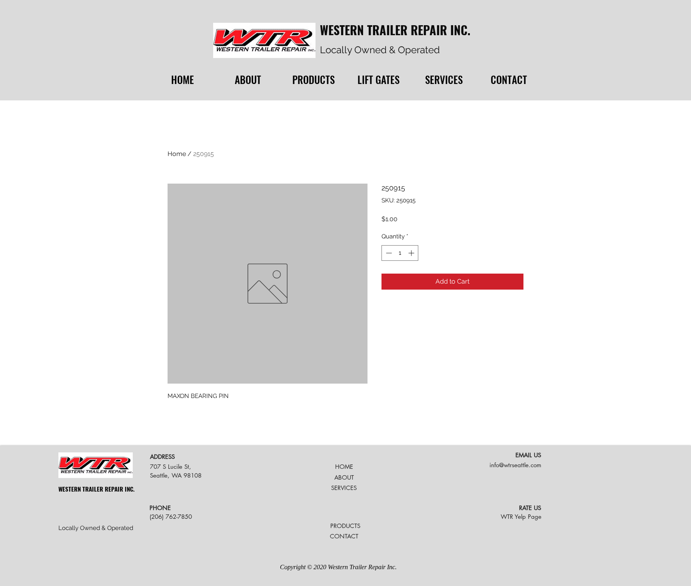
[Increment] (412, 253)
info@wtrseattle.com (515, 465)
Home (177, 154)
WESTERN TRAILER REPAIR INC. (395, 30)
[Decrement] (388, 253)
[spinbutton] (400, 253)
